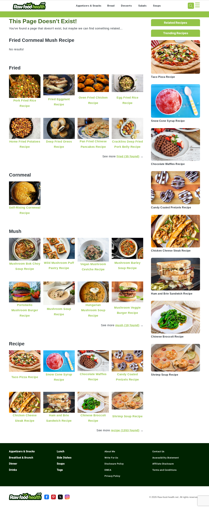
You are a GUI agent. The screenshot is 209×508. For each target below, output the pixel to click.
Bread (111, 5)
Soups (157, 5)
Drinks (13, 469)
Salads (142, 5)
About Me (109, 451)
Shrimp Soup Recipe (127, 416)
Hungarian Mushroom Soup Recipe (93, 310)
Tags (60, 469)
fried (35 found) (128, 156)
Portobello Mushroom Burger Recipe (24, 310)
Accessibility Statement (165, 457)
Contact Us (158, 451)
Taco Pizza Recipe (24, 377)
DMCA (107, 470)
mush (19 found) (127, 325)
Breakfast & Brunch (21, 457)
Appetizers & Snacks (88, 5)
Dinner (13, 463)
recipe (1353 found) (125, 430)
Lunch (60, 451)
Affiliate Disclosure (163, 463)
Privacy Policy (112, 476)
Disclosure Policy (114, 463)
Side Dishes (64, 457)
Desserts (126, 5)
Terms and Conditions (164, 470)
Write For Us (111, 457)
